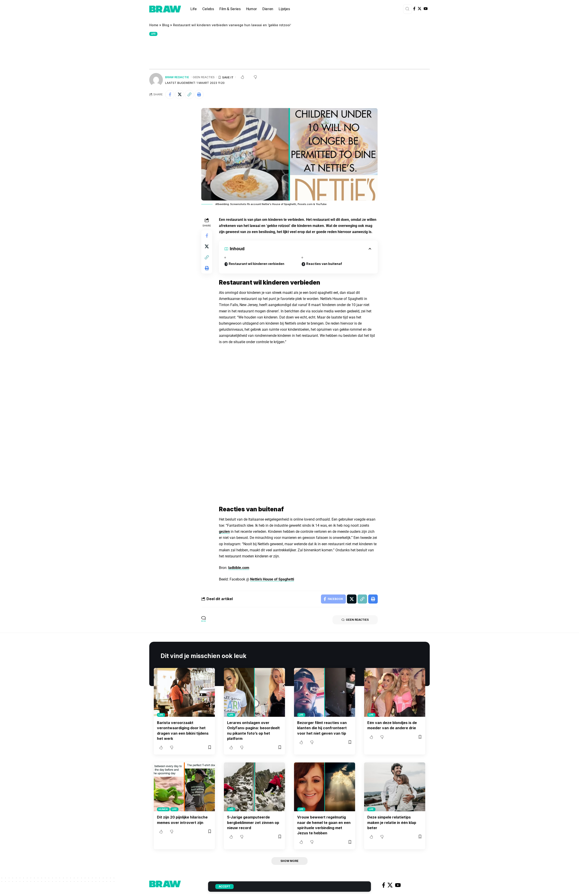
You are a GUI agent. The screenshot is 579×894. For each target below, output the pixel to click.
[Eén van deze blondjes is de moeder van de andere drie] (394, 692)
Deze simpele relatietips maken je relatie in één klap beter (391, 822)
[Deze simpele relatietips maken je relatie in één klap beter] (394, 786)
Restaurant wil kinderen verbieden (256, 264)
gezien (224, 531)
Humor (163, 809)
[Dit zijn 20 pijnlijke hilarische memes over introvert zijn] (184, 786)
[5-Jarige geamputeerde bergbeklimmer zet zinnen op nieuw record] (254, 786)
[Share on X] (179, 94)
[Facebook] (414, 9)
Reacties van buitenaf (324, 264)
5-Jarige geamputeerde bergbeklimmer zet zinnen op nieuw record (253, 822)
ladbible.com (238, 568)
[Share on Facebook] (169, 94)
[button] (189, 94)
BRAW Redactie (177, 77)
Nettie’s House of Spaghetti (272, 579)
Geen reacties (204, 77)
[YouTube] (425, 9)
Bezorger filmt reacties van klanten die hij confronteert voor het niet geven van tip (322, 727)
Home (153, 25)
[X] (419, 9)
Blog (165, 25)
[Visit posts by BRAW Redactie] (156, 80)
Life (153, 33)
